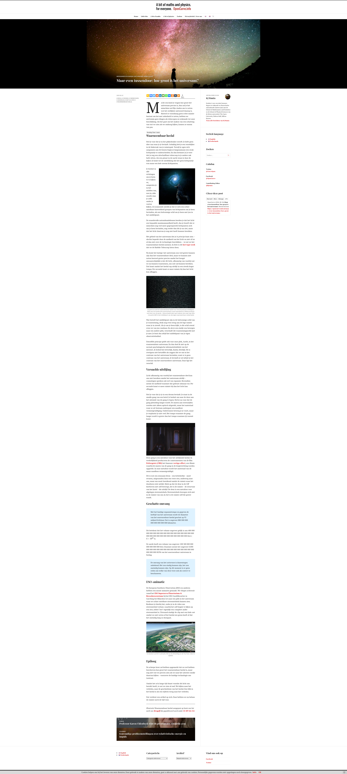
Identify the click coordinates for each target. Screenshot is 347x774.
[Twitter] (154, 95)
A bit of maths (155, 16)
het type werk (189, 244)
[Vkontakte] (169, 95)
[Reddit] (157, 95)
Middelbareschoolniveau (125, 76)
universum (121, 100)
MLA (215, 199)
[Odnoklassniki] (172, 95)
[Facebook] (151, 95)
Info (254, 772)
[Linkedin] (160, 95)
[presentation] (150, 538)
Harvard (209, 199)
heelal (119, 98)
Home (136, 16)
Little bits (144, 16)
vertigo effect (179, 463)
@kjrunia (209, 185)
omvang (125, 98)
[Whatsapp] (166, 95)
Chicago (220, 199)
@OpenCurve (210, 178)
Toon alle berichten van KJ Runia (217, 121)
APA (226, 199)
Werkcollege (148, 76)
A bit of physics (168, 16)
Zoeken (179, 16)
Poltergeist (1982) (154, 463)
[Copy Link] (147, 95)
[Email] (163, 95)
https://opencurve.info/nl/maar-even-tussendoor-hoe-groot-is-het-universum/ (218, 211)
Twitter (208, 763)
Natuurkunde (138, 76)
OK (260, 772)
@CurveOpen (210, 171)
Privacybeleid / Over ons (193, 16)
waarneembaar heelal (124, 102)
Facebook (209, 759)
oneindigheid (134, 98)
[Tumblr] (175, 95)
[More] (178, 95)
